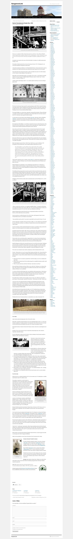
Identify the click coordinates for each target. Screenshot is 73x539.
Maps (51, 253)
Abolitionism (52, 196)
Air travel (52, 199)
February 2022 (52, 93)
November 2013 (53, 188)
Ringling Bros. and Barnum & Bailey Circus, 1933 (39, 20)
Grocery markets (53, 229)
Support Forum (53, 303)
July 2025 (52, 54)
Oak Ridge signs (53, 263)
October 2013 (52, 189)
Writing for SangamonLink (46, 17)
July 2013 (52, 190)
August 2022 (52, 88)
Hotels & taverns (53, 233)
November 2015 (53, 165)
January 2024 (52, 71)
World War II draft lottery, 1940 (55, 30)
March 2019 (52, 127)
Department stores (53, 216)
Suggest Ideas (52, 302)
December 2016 (53, 153)
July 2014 (52, 180)
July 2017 (52, 146)
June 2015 (52, 170)
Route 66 (52, 276)
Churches (52, 211)
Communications (53, 213)
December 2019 (53, 118)
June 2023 (52, 78)
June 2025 (52, 55)
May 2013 (52, 191)
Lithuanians (52, 250)
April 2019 (52, 126)
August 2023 (52, 76)
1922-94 (14, 118)
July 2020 (52, 112)
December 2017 (53, 141)
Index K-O (21, 17)
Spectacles (52, 286)
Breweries (52, 205)
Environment (52, 221)
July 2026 (52, 44)
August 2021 (52, 99)
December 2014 (53, 176)
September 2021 (53, 98)
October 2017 (52, 143)
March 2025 (52, 58)
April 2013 (52, 192)
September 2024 (53, 64)
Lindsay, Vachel (53, 249)
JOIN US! (29, 17)
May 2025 (52, 56)
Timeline (39, 17)
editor (22, 24)
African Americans (22, 495)
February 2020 (52, 116)
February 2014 (52, 185)
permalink (39, 495)
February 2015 (52, 174)
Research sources (34, 17)
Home (13, 17)
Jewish (51, 242)
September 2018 (53, 133)
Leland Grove (37, 490)
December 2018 (53, 130)
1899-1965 (38, 442)
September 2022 (53, 87)
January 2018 (52, 140)
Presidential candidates (53, 268)
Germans (52, 227)
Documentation (53, 300)
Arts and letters (53, 203)
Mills (51, 258)
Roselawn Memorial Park (54, 29)
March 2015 (52, 173)
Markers (52, 254)
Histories (52, 232)
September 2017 (53, 144)
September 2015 (53, 167)
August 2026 (52, 43)
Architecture (52, 202)
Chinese (52, 210)
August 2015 (52, 168)
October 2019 (52, 120)
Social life (52, 282)
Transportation (52, 292)
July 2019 (52, 123)
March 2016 (52, 161)
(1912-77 (31, 159)
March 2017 (52, 150)
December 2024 (53, 61)
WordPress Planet (53, 306)
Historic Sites (52, 231)
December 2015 (53, 164)
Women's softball (53, 297)
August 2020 (52, 111)
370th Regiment (26, 449)
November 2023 (53, 73)
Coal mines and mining (54, 212)
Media (51, 255)
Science (52, 280)
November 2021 (53, 96)
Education (52, 220)
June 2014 (52, 181)
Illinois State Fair (53, 235)
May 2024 (52, 68)
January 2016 (52, 163)
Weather (52, 295)
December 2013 (53, 187)
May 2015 (52, 171)
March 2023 (52, 81)
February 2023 (52, 82)
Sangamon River (53, 278)
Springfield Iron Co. (55, 37)
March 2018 (52, 138)
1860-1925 (27, 413)
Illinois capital (52, 234)
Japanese (52, 241)
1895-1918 (31, 447)
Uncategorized (52, 293)
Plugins (52, 301)
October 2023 (52, 74)
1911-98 (32, 117)
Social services (52, 283)
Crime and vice (53, 215)
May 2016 (52, 159)
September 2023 (53, 75)
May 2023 (52, 79)
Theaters (52, 291)
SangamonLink (17, 3)
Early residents (52, 219)
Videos (52, 294)
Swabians (52, 290)
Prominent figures (53, 270)
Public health (32, 495)
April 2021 (52, 103)
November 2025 (53, 51)
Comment (14, 505)
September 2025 (53, 52)
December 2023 (53, 72)
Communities (52, 214)
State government (53, 289)
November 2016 (53, 154)
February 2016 (52, 162)
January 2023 (52, 83)
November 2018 (53, 131)
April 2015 (52, 172)
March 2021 (52, 104)
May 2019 (52, 125)
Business (52, 207)
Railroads (52, 273)
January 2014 (52, 186)
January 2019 (52, 129)
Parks (51, 264)
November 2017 (53, 142)
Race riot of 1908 (53, 272)
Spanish (52, 285)
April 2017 (52, 149)
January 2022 (52, 94)
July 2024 (52, 66)
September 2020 (53, 110)
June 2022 (52, 90)
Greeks (52, 228)
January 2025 (52, 60)
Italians (52, 240)
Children (52, 209)
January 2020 (52, 117)
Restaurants (52, 275)
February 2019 (52, 128)
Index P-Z (25, 17)
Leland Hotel (26, 490)
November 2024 (53, 62)
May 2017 (52, 148)
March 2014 (52, 184)
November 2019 (53, 119)
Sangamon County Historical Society (28, 468)
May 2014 (52, 182)
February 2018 (52, 139)
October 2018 (52, 132)
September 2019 (53, 121)
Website (13, 524)
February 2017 (52, 151)
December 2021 (53, 95)
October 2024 (52, 63)
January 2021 (52, 106)
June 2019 (52, 124)
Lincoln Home (52, 246)
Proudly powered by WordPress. (55, 536)
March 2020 (52, 115)
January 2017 (52, 152)
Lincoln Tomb (52, 247)
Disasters (26, 495)
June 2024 (52, 67)
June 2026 (52, 45)
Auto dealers (52, 204)
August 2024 (52, 65)
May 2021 (52, 102)
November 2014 (53, 177)
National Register (53, 260)
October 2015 (52, 166)
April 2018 (52, 137)
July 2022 (52, 89)
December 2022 (53, 84)
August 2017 (52, 145)
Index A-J (16, 17)
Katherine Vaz (52, 35)
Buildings (52, 206)
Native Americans (53, 261)
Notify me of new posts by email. (18, 529)
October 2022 (52, 86)
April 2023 (52, 80)
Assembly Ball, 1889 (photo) (16, 490)
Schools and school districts (54, 279)
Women (52, 296)
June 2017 (52, 147)
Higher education (53, 230)
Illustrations (52, 236)
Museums (52, 259)
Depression (52, 217)
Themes (52, 304)
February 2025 (52, 59)
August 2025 (52, 53)
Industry (52, 237)
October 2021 (52, 97)
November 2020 (53, 108)
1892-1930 (25, 442)
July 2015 (52, 169)
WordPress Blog (53, 305)
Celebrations (52, 208)
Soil (51, 284)
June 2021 (52, 101)
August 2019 (52, 122)
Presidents (52, 269)
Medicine (52, 256)
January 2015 (52, 175)
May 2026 (52, 46)
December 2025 (53, 50)
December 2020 (53, 107)
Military (52, 257)
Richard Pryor (42, 445)
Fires (29, 495)
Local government (53, 252)
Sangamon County (53, 277)
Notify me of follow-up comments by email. (19, 527)
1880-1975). (40, 413)
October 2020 (52, 109)
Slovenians (52, 281)
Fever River (52, 224)
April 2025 (52, 57)
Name (13, 517)
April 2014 (52, 183)
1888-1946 (39, 444)
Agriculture (52, 198)
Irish (51, 238)
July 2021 (52, 100)
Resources (52, 274)
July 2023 (52, 77)
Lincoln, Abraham (53, 248)
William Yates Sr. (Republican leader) (18, 20)
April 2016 (52, 160)
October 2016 (52, 155)
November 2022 (53, 85)
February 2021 (52, 105)
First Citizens (52, 226)
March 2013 (52, 193)
